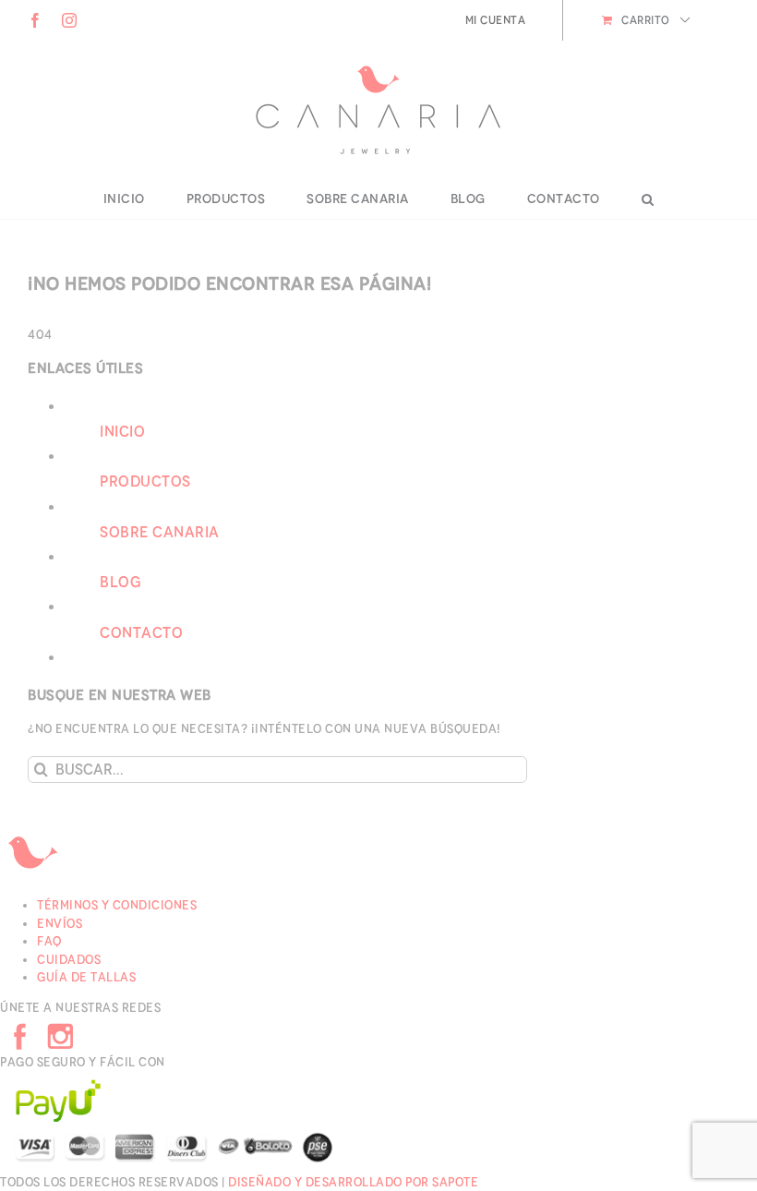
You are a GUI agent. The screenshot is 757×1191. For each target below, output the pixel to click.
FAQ (49, 941)
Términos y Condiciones (117, 905)
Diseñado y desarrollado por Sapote (353, 1182)
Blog (120, 582)
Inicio (122, 431)
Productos (145, 481)
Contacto (141, 633)
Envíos (59, 924)
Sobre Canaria (160, 532)
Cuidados (69, 960)
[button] (648, 199)
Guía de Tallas (86, 977)
